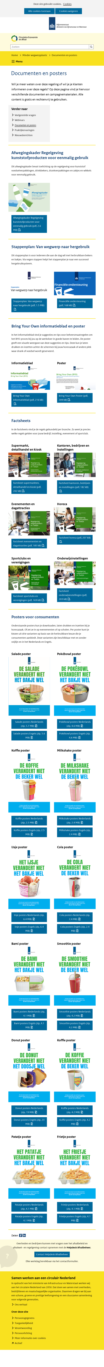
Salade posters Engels (29, 735)
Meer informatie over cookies (30, 1338)
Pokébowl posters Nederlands (75, 723)
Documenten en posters (25, 125)
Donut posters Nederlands (29, 1110)
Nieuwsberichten (24, 135)
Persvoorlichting (23, 1333)
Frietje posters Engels (75, 1218)
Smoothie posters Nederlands (75, 1013)
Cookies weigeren (68, 11)
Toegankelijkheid (24, 1323)
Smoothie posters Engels (74, 1025)
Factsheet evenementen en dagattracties (27, 543)
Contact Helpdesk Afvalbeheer (52, 1254)
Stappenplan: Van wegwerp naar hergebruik (28, 303)
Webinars (20, 120)
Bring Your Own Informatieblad (28, 397)
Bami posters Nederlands (29, 1013)
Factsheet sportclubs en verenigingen (27, 598)
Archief (18, 1343)
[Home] (26, 41)
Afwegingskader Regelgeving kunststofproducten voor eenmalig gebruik (28, 223)
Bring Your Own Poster (73, 397)
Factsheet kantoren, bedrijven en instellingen (74, 485)
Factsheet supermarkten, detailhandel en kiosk (27, 487)
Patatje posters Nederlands (29, 1206)
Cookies (67, 4)
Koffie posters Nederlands (29, 820)
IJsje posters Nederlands (29, 917)
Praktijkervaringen (24, 130)
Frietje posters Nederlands (75, 1206)
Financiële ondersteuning (72, 303)
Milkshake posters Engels (75, 832)
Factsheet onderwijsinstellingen (73, 595)
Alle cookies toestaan (39, 11)
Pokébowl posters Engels (74, 735)
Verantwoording (23, 1328)
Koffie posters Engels (29, 832)
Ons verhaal (21, 1304)
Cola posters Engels (75, 928)
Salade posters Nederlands (29, 723)
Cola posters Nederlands (74, 917)
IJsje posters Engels (29, 928)
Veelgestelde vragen (25, 115)
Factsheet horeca (75, 537)
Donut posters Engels (29, 1121)
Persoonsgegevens (24, 1318)
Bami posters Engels (29, 1025)
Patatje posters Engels (29, 1218)
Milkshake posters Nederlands (75, 820)
